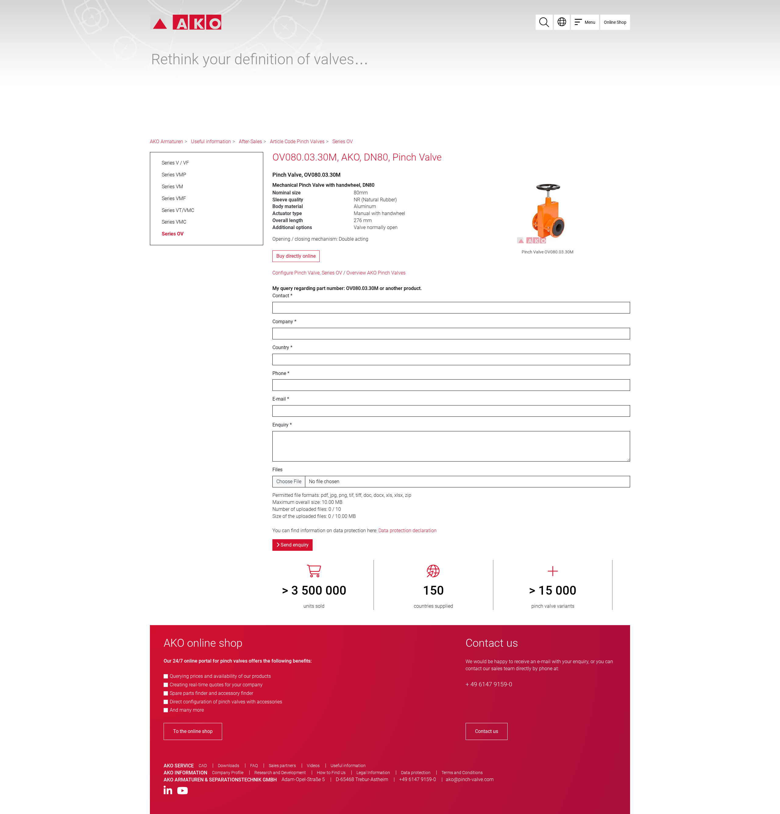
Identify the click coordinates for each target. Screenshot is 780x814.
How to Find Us (331, 772)
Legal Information (373, 772)
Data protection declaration (407, 530)
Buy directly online (296, 256)
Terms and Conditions (462, 772)
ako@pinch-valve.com (470, 779)
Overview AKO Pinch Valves (376, 273)
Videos (313, 765)
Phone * (280, 373)
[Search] (544, 22)
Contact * (282, 296)
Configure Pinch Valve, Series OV (307, 273)
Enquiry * (282, 425)
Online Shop (615, 22)
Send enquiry (294, 545)
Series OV (342, 141)
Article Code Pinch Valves (297, 141)
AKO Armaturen (166, 141)
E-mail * (280, 399)
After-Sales (250, 141)
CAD (203, 765)
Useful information (211, 141)
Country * (282, 347)
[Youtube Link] (182, 791)
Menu (590, 22)
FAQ (254, 765)
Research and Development (280, 772)
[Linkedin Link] (168, 791)
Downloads (228, 765)
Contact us (486, 731)
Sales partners (282, 765)
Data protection (416, 772)
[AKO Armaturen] (186, 22)
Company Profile (227, 772)
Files (277, 469)
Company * (284, 321)
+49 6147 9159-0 (417, 779)
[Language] (562, 22)
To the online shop (193, 731)
